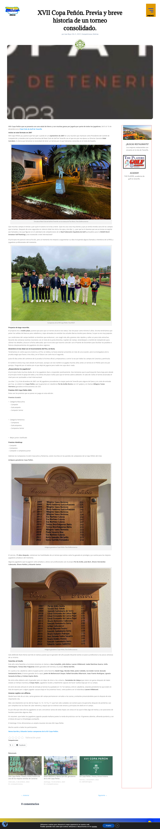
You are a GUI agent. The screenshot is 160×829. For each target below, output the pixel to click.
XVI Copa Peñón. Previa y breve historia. (93, 776)
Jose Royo (67, 34)
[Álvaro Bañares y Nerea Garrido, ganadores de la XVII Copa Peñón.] (60, 765)
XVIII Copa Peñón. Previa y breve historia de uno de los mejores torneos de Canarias (24, 777)
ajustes (94, 827)
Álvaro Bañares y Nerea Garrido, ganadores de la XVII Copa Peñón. (60, 777)
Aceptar (108, 826)
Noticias (95, 34)
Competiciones (87, 34)
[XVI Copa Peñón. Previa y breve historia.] (96, 765)
